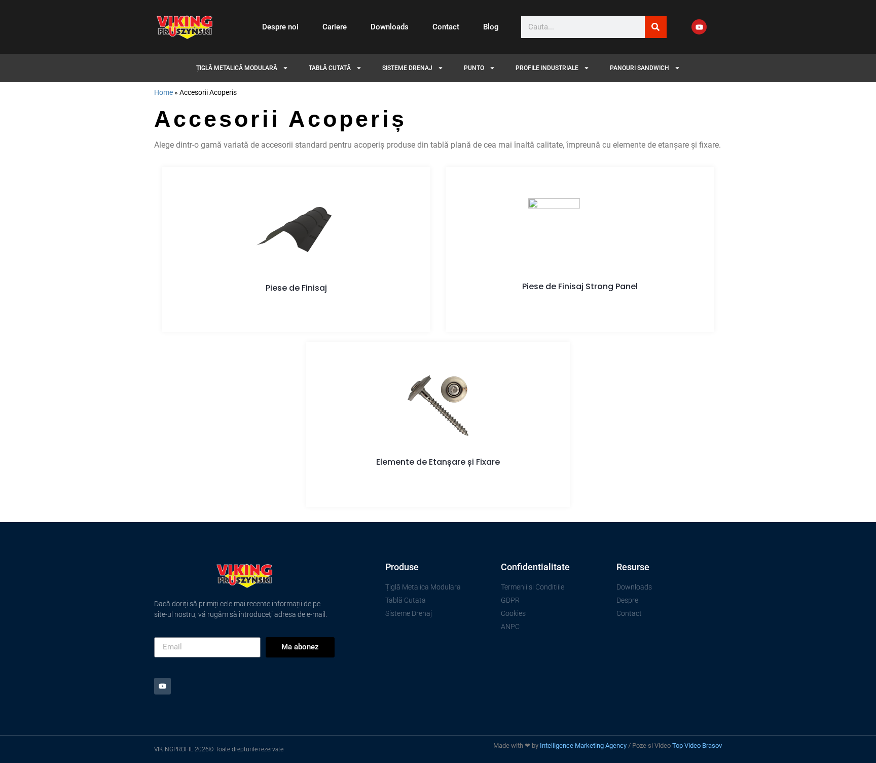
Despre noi (280, 26)
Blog (491, 26)
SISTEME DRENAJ (407, 68)
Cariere (334, 26)
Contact (445, 26)
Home (163, 92)
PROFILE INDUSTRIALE (547, 68)
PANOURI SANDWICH (639, 68)
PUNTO (474, 68)
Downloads (390, 26)
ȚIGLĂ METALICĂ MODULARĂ (236, 68)
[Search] (656, 27)
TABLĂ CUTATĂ (330, 68)
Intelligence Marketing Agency (583, 745)
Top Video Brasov (697, 745)
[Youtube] (699, 26)
